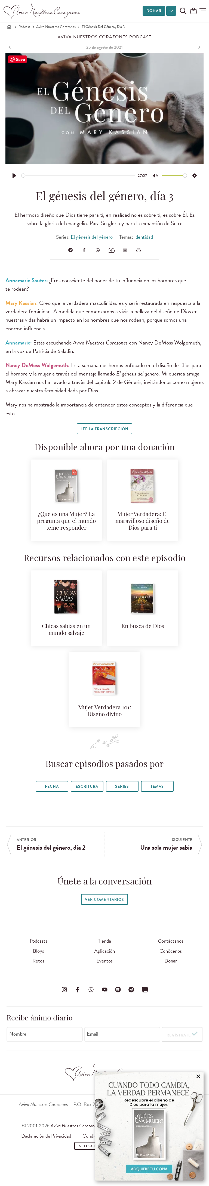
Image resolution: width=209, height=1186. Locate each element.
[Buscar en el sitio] (183, 10)
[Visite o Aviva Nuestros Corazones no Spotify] (118, 989)
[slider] (78, 175)
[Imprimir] (138, 250)
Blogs (38, 951)
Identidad (143, 237)
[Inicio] (9, 27)
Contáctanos (170, 941)
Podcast (24, 27)
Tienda (104, 941)
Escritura (87, 786)
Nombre (17, 1034)
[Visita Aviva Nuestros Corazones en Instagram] (64, 989)
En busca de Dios (142, 626)
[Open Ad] (149, 1126)
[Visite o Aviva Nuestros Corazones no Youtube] (104, 989)
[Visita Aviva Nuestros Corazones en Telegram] (131, 989)
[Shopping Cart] (193, 11)
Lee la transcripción (104, 429)
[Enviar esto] (125, 250)
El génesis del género (92, 237)
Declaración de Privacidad (46, 1136)
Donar (153, 11)
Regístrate (179, 1035)
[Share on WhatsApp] (97, 250)
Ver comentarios (104, 899)
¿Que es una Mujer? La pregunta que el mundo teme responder (66, 521)
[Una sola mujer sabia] (198, 47)
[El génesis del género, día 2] (10, 47)
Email (92, 1034)
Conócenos (170, 951)
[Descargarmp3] (111, 250)
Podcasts (38, 941)
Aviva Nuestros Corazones (56, 27)
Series (122, 786)
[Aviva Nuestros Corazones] (42, 11)
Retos (38, 961)
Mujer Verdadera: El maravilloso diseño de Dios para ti (142, 521)
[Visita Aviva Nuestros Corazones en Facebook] (78, 989)
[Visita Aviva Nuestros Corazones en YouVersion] (145, 989)
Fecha (52, 786)
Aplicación (104, 951)
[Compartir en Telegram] (70, 250)
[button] (202, 11)
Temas (157, 786)
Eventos (104, 961)
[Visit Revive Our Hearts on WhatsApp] (91, 989)
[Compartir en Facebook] (84, 250)
